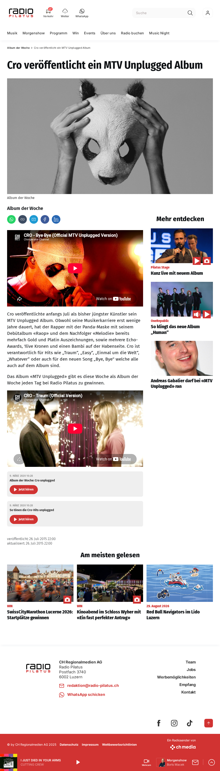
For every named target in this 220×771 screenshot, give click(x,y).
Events (89, 33)
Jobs (191, 669)
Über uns (108, 33)
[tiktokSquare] (189, 723)
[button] (82, 13)
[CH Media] (181, 746)
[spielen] (77, 762)
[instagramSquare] (174, 723)
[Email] (33, 219)
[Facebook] (45, 219)
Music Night (159, 33)
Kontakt (188, 692)
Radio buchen (132, 33)
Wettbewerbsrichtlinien (119, 744)
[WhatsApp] (11, 219)
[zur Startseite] (21, 12)
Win (75, 33)
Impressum (90, 744)
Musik (12, 33)
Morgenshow (34, 33)
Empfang (187, 684)
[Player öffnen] (211, 762)
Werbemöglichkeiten (176, 677)
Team (191, 662)
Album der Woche (18, 47)
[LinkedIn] (56, 219)
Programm (58, 33)
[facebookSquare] (158, 723)
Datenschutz (69, 744)
